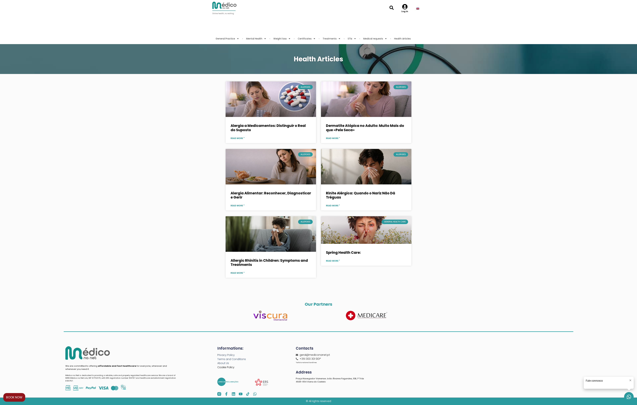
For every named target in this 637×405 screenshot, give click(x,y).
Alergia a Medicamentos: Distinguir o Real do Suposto (268, 127)
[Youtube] (241, 394)
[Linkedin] (233, 394)
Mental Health (254, 38)
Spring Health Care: (343, 252)
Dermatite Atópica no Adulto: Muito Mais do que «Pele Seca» (365, 127)
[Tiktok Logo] (248, 394)
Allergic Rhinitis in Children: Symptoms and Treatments (269, 262)
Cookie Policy (225, 367)
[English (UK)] (420, 9)
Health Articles (402, 38)
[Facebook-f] (226, 394)
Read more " (238, 138)
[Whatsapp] (255, 394)
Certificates (305, 38)
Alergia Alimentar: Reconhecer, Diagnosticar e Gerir (271, 195)
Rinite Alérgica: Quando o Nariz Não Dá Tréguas (360, 195)
